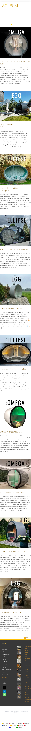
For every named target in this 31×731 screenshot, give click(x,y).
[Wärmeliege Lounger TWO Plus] (19, 666)
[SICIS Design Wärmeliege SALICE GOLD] (19, 652)
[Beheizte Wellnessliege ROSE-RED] (19, 688)
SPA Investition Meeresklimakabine (13, 493)
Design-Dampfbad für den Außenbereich (26, 679)
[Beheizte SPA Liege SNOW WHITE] (19, 679)
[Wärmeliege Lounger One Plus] (19, 661)
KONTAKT (5, 677)
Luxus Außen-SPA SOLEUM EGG (12, 612)
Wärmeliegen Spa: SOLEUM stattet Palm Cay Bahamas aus (26, 653)
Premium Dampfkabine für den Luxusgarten (26, 690)
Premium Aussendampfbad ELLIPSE (14, 249)
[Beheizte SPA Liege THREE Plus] (19, 648)
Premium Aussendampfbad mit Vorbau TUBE (26, 667)
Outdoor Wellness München (11, 432)
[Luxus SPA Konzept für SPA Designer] (19, 670)
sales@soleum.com (7, 669)
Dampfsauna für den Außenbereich (13, 551)
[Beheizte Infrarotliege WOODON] (19, 675)
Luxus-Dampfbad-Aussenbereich (13, 369)
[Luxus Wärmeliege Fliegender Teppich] (19, 697)
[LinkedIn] (4, 691)
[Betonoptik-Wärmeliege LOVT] (19, 693)
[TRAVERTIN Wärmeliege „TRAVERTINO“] (19, 657)
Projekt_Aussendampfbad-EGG (12, 308)
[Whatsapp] (4, 694)
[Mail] (4, 687)
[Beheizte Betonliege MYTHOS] (19, 684)
